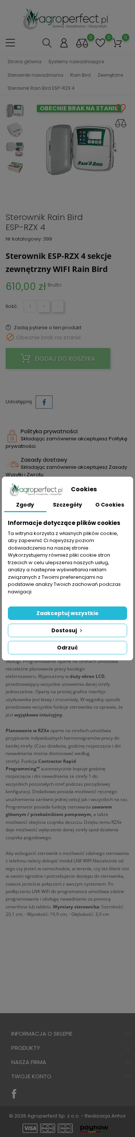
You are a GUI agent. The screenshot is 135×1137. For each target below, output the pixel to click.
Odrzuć (67, 647)
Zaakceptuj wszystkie (67, 613)
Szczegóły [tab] (67, 504)
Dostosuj (64, 630)
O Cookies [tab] (109, 504)
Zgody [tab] (25, 504)
